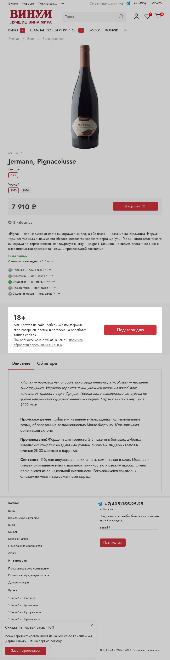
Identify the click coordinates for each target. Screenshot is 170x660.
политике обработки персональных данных (48, 342)
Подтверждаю (130, 330)
